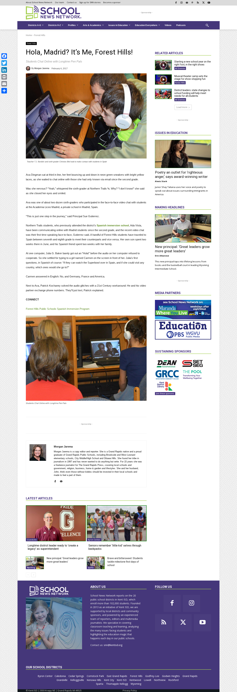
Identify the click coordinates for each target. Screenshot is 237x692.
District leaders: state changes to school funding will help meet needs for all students (192, 93)
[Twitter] (4, 63)
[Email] (4, 83)
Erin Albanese (162, 255)
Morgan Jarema (41, 68)
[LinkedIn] (4, 69)
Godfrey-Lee (152, 676)
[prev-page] (28, 575)
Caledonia (60, 676)
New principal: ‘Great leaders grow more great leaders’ (182, 249)
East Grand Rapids (117, 676)
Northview (160, 680)
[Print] (4, 76)
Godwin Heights (171, 676)
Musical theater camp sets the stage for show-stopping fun (191, 77)
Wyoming (31, 567)
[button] (207, 25)
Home (29, 35)
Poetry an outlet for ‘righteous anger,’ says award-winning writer (181, 174)
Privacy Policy (130, 690)
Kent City (109, 680)
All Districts (180, 68)
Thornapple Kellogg (117, 683)
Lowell (148, 680)
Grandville (32, 539)
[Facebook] (4, 56)
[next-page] (33, 575)
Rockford (173, 680)
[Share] (4, 90)
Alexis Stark (161, 181)
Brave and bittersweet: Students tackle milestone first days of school (125, 562)
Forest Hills (39, 35)
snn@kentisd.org (113, 645)
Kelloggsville (77, 680)
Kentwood (135, 680)
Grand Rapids (190, 676)
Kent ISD (122, 680)
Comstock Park (96, 676)
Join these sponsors (165, 393)
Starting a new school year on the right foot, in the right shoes (192, 63)
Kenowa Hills (94, 680)
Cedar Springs (77, 676)
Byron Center (94, 539)
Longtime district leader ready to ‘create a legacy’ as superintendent (53, 547)
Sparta (91, 567)
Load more (181, 107)
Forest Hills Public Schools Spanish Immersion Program (58, 308)
